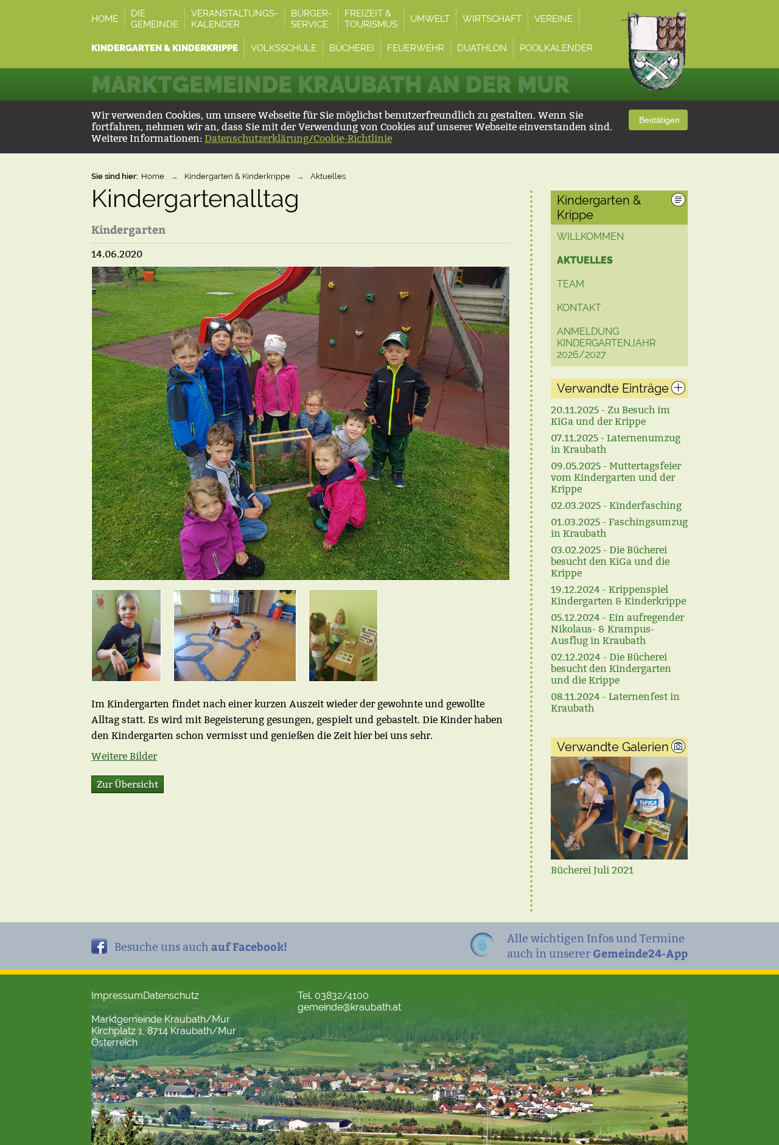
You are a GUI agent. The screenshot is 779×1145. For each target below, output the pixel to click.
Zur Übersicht (127, 784)
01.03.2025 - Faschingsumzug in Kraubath (619, 527)
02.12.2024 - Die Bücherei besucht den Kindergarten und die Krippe (611, 668)
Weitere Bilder (124, 756)
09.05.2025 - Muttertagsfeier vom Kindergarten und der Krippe (616, 477)
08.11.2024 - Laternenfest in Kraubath (615, 702)
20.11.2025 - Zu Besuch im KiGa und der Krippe (610, 415)
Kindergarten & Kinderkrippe (237, 176)
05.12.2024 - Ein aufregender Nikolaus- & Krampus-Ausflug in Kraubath (617, 629)
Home (152, 176)
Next (673, 813)
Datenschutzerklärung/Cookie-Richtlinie (298, 138)
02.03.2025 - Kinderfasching (616, 505)
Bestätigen (658, 120)
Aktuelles (328, 176)
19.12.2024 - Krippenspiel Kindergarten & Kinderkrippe (618, 595)
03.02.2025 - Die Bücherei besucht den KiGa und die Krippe (610, 561)
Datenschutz (171, 995)
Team (570, 284)
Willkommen (590, 236)
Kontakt (579, 307)
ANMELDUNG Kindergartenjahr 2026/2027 (606, 343)
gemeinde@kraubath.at (349, 1007)
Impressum (117, 995)
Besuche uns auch (200, 946)
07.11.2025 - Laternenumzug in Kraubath (615, 443)
